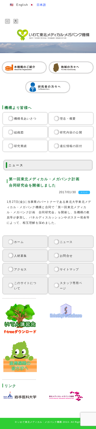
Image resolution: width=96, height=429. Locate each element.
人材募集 (20, 255)
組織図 (19, 132)
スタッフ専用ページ (71, 285)
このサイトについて (25, 285)
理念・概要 (68, 118)
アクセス (20, 269)
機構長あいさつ (25, 118)
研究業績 (20, 146)
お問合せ (66, 255)
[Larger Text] (16, 21)
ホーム (19, 242)
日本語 (41, 4)
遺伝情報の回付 (71, 146)
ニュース (66, 242)
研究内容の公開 (71, 132)
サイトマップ (69, 269)
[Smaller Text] (7, 21)
